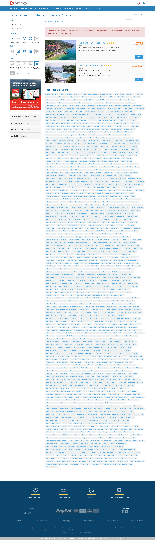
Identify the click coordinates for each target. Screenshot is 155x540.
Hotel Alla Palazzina (116, 362)
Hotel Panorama (82, 213)
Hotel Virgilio (128, 333)
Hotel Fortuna (135, 143)
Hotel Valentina (84, 309)
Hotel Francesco (79, 292)
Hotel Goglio (79, 330)
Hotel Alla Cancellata (137, 461)
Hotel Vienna (65, 426)
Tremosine (82, 530)
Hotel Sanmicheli (76, 458)
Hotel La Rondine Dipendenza (71, 391)
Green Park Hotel (128, 301)
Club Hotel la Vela (125, 275)
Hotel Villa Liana (87, 368)
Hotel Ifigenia (103, 280)
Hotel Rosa (104, 237)
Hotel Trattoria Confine (92, 205)
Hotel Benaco (123, 149)
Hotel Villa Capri (87, 181)
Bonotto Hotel (50, 152)
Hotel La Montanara (52, 342)
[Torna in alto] (148, 533)
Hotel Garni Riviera (128, 193)
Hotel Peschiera (133, 307)
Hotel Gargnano (90, 196)
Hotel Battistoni (122, 117)
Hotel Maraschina (51, 304)
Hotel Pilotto (49, 309)
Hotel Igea (125, 426)
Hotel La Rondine (124, 379)
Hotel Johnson (63, 307)
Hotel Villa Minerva (117, 344)
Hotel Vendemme (105, 260)
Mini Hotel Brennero (107, 452)
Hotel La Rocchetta (132, 298)
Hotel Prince (137, 330)
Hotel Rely (79, 111)
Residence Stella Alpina (53, 161)
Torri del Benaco (52, 530)
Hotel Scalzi (88, 458)
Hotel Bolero (121, 374)
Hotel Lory (72, 175)
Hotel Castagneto (75, 362)
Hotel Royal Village (97, 213)
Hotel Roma (49, 100)
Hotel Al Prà (109, 403)
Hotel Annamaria (88, 97)
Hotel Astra (64, 374)
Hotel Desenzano (92, 146)
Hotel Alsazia (126, 371)
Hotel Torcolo (49, 461)
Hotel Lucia (61, 260)
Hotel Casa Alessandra (66, 242)
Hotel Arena (63, 464)
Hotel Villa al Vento (51, 295)
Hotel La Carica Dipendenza (68, 301)
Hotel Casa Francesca (114, 339)
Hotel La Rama (50, 205)
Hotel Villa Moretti (115, 333)
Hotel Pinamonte (64, 146)
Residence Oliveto (76, 149)
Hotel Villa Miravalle (100, 333)
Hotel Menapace (75, 409)
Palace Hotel (133, 146)
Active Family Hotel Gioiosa (115, 321)
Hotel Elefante (88, 449)
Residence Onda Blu (92, 266)
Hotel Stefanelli (112, 292)
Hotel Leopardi (65, 443)
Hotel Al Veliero (130, 304)
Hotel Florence (106, 263)
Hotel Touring (50, 190)
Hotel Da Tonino (63, 438)
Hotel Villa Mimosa (66, 295)
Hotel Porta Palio (62, 455)
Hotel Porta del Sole (137, 397)
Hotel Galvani (71, 406)
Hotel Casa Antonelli (83, 242)
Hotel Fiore (72, 132)
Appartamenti (89, 521)
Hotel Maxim (82, 452)
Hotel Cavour (96, 464)
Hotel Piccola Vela (51, 149)
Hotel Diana (71, 187)
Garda (57, 528)
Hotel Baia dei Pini (113, 406)
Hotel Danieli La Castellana (96, 108)
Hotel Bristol (124, 324)
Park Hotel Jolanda (77, 359)
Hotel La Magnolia (82, 397)
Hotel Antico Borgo (67, 275)
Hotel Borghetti (82, 446)
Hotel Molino (62, 266)
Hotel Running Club (112, 193)
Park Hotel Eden (115, 228)
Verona (91, 530)
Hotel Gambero (111, 347)
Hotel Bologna (70, 446)
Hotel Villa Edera (119, 260)
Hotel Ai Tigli (98, 403)
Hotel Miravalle (114, 365)
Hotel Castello (120, 403)
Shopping (68, 8)
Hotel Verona (88, 455)
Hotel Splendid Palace (113, 213)
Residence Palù (128, 138)
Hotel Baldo (83, 161)
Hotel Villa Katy (62, 106)
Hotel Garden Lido (74, 379)
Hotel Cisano (136, 106)
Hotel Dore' (82, 135)
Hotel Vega (63, 240)
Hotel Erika (99, 245)
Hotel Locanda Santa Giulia (54, 298)
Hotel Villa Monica (87, 240)
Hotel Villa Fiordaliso (101, 181)
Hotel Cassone (50, 245)
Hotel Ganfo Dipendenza (64, 397)
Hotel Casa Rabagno (100, 242)
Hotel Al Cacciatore (110, 149)
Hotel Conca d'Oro (115, 170)
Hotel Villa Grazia (63, 228)
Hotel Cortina (128, 170)
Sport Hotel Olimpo (69, 164)
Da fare (57, 8)
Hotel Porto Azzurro (135, 382)
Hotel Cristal (90, 376)
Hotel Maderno (113, 417)
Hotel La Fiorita (95, 216)
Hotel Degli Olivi (51, 173)
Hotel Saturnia (70, 184)
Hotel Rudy (60, 333)
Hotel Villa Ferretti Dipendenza (123, 272)
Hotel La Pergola (77, 272)
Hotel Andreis (68, 143)
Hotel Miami (75, 342)
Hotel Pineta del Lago (52, 283)
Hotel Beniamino (99, 339)
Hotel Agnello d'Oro (63, 126)
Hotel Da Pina (101, 208)
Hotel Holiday (50, 260)
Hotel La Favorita (76, 307)
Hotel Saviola (94, 385)
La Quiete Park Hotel (131, 263)
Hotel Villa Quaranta (117, 295)
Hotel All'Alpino (98, 315)
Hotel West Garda (72, 298)
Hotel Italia (89, 138)
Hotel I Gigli (64, 199)
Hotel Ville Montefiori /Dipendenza (118, 184)
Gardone (65, 528)
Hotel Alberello (50, 324)
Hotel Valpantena (84, 461)
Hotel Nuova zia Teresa (53, 138)
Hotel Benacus (98, 103)
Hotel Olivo (130, 94)
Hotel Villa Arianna (102, 344)
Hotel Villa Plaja (136, 205)
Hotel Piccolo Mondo (83, 277)
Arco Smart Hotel (51, 94)
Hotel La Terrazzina (52, 196)
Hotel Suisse (130, 385)
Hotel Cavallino (92, 420)
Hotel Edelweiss (62, 114)
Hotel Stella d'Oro (121, 435)
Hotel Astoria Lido (51, 374)
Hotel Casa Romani (119, 286)
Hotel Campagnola (115, 100)
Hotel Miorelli (114, 280)
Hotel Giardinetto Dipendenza (55, 175)
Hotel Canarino (135, 324)
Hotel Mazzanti (62, 458)
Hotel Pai (80, 414)
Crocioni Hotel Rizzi (121, 123)
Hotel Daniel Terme (86, 245)
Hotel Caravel (112, 275)
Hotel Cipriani (123, 143)
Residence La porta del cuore (55, 97)
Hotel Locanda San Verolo (54, 178)
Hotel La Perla (89, 307)
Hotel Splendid (72, 225)
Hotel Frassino (73, 312)
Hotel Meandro (85, 193)
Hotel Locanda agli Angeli (54, 184)
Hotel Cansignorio (51, 199)
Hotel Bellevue (75, 100)
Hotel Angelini (113, 277)
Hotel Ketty (120, 298)
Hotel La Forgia (133, 202)
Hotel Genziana (89, 362)
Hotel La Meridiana (112, 135)
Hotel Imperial (107, 164)
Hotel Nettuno (99, 114)
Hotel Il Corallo (50, 158)
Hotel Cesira (49, 356)
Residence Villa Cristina (100, 295)
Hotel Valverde (97, 461)
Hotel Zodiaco (50, 269)
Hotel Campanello (70, 135)
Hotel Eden (71, 280)
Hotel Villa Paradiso (99, 394)
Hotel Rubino (67, 283)
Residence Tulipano (52, 385)
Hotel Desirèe (117, 376)
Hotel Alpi (104, 129)
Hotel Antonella (74, 231)
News (78, 8)
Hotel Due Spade (51, 467)
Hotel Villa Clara (95, 289)
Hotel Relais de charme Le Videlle (56, 318)
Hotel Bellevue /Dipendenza (55, 187)
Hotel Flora (122, 155)
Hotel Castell (62, 216)
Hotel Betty (89, 353)
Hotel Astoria (86, 231)
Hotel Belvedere (115, 129)
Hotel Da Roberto (109, 202)
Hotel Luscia (130, 225)
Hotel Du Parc (94, 161)
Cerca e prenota (28, 8)
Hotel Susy (82, 225)
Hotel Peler (127, 248)
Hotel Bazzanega (126, 429)
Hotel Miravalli (50, 167)
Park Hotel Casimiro (78, 356)
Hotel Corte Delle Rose (66, 141)
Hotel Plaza (64, 149)
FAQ (30, 510)
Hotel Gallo (49, 403)
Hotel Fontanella (120, 327)
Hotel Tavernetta (115, 138)
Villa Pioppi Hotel (114, 394)
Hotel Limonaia (131, 216)
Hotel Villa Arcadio (51, 350)
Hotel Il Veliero (102, 152)
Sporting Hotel (124, 359)
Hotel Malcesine (77, 234)
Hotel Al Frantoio (80, 94)
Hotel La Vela (100, 307)
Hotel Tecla (49, 210)
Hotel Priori (93, 260)
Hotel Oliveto (82, 260)
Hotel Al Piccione (106, 126)
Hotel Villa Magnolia (118, 283)
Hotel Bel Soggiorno (67, 420)
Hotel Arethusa (63, 324)
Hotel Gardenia (129, 100)
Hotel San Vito (50, 103)
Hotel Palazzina (97, 193)
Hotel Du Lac (140, 181)
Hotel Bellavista (50, 216)
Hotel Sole (126, 237)
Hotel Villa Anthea (125, 175)
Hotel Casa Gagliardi (52, 120)
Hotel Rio (97, 298)
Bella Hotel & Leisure (94, 356)
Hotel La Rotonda (61, 403)
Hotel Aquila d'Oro (78, 146)
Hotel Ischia (91, 292)
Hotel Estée (104, 146)
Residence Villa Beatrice (114, 111)
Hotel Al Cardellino (87, 106)
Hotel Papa (122, 307)
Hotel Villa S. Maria (62, 356)
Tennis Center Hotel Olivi (131, 228)
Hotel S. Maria (129, 111)
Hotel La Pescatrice (91, 272)
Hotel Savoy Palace (72, 181)
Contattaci (30, 508)
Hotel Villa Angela (51, 429)
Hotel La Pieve (116, 269)
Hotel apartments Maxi (65, 432)
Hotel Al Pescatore (108, 117)
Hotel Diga (80, 275)
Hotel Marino (132, 155)
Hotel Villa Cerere (93, 129)
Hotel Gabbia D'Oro (97, 438)
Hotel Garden (122, 97)
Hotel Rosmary (50, 117)
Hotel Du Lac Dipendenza (98, 388)
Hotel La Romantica (102, 269)
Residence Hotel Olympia (91, 199)
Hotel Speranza (62, 103)
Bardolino (18, 528)
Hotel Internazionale (85, 406)
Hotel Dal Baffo (113, 208)
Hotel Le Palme (69, 213)
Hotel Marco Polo (120, 164)
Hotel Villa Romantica (65, 222)
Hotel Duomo (99, 347)
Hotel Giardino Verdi (66, 330)
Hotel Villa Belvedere (79, 426)
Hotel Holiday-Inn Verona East (101, 441)
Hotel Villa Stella (132, 283)
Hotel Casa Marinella (98, 257)
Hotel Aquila (49, 208)
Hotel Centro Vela (64, 327)
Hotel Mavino (72, 382)
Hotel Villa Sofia (116, 181)
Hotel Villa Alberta (81, 289)
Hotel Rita (59, 344)
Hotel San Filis (123, 356)
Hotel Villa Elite (50, 222)
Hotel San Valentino (121, 126)
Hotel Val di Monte (51, 240)
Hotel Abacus (105, 371)
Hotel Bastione (75, 324)
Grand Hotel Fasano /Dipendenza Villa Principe (110, 178)
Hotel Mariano (66, 196)
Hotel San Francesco (77, 155)
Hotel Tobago (50, 170)
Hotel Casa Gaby (83, 257)
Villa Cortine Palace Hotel (103, 368)
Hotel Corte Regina (77, 376)
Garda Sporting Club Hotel (90, 318)
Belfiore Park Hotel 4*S (92, 43)
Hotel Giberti (117, 441)
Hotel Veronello (75, 103)
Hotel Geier (81, 280)
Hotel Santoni (78, 283)
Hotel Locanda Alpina (52, 423)
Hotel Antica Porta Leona (54, 446)
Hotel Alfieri (116, 371)
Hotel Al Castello (138, 409)
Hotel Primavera (51, 155)
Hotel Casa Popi (113, 257)
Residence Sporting (91, 237)
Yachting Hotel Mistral (79, 388)
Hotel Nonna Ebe (123, 353)
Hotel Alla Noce (80, 222)
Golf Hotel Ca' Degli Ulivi (107, 143)
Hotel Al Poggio (87, 400)
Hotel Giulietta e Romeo (127, 449)
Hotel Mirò (61, 167)
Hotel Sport (90, 344)
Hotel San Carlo (50, 251)
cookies (107, 538)
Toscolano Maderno (68, 530)
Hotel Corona (135, 126)
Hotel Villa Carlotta (110, 409)
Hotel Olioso (94, 304)
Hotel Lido (118, 141)
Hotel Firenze (127, 108)
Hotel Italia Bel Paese (118, 222)
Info (138, 57)
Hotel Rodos (60, 225)
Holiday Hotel (111, 379)
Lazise (81, 528)
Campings (66, 521)
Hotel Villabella (64, 286)
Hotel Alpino (116, 240)
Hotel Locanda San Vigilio (110, 161)
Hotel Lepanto (110, 353)
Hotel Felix (48, 108)
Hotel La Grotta (81, 141)
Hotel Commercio (108, 350)
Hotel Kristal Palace (124, 318)
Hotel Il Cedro (50, 248)
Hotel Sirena (106, 199)
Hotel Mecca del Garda (53, 353)
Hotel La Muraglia (84, 315)
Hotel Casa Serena (130, 242)
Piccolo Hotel (69, 108)
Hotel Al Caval (100, 406)
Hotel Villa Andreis (103, 251)
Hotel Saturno (116, 219)
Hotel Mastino (71, 452)
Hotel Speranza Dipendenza (124, 132)
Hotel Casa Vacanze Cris (63, 210)
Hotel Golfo (125, 420)
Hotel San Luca (95, 443)
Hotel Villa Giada (125, 409)
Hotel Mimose (61, 219)
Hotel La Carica (50, 301)
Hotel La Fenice (80, 432)
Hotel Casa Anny (124, 254)
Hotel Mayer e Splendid (117, 152)
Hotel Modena (77, 248)
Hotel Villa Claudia (103, 283)
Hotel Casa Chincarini (67, 257)
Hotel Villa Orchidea (52, 292)
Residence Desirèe (64, 347)
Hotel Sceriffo (74, 368)
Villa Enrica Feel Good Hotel (80, 321)
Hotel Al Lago (111, 309)
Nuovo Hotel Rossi (134, 452)
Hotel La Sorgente (136, 356)
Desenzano (49, 528)
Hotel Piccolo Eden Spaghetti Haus (110, 330)
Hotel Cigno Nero (62, 376)
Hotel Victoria (121, 443)
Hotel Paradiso (126, 280)
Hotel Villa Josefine (62, 123)
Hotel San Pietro (87, 100)
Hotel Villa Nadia (51, 263)
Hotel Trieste (71, 461)
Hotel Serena (94, 132)
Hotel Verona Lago (109, 205)
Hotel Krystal (134, 123)
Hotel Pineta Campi (66, 435)
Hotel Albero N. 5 (107, 141)
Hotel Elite (127, 339)
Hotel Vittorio (101, 155)
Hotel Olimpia (68, 138)
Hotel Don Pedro (76, 228)
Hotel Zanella (75, 286)
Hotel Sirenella (79, 417)
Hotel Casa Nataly (104, 286)
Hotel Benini (61, 336)
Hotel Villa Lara (131, 251)
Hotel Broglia (137, 368)
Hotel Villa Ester (132, 260)
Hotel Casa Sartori (115, 242)
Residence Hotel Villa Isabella (94, 111)
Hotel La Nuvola (86, 312)
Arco (11, 528)
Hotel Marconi (50, 382)
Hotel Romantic (80, 143)
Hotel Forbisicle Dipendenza (55, 406)
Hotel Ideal (73, 114)
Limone (89, 528)
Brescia (98, 530)
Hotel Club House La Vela (129, 257)
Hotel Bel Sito (138, 429)
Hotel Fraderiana (127, 411)
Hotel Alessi (112, 155)
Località (88, 8)
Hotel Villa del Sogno (84, 178)
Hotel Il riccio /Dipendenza (86, 187)
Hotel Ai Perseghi (93, 126)
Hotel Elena (92, 120)
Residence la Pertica (97, 435)
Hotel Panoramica (116, 120)
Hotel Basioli (72, 315)
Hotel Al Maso (131, 321)
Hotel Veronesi (50, 114)
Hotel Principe (87, 158)
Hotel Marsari (98, 312)
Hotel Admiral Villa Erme (92, 149)
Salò (135, 528)
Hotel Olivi (134, 353)
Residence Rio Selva (107, 266)
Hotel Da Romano (109, 464)
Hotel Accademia (112, 438)
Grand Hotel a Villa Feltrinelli (80, 190)
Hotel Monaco (121, 452)
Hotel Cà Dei (74, 464)
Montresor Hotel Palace (80, 443)
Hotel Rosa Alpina (118, 336)
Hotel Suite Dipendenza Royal (110, 167)
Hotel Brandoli (95, 446)
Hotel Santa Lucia (66, 289)
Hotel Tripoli (90, 155)
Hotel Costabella (101, 365)
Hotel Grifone (124, 388)
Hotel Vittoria (74, 106)
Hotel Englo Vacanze (88, 327)
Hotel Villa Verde (50, 286)
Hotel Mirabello (110, 391)
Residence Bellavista (75, 266)
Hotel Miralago (133, 164)
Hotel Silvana (49, 228)
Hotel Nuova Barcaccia (79, 304)
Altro (98, 8)
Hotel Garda (74, 318)
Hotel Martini (59, 452)
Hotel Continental (51, 277)
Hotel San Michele (128, 187)
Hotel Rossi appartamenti (78, 385)
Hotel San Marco (79, 129)
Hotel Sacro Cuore (51, 359)
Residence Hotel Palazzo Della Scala (110, 196)
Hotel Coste (73, 216)
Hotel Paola (117, 248)
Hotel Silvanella (130, 120)
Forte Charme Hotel (67, 277)
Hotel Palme (71, 167)
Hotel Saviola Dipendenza (54, 394)
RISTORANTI (44, 8)
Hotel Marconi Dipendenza (93, 391)
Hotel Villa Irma (124, 289)
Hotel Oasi (73, 269)
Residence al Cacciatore (53, 143)
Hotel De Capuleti (75, 449)
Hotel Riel (64, 385)
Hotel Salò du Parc (125, 347)
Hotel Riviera (63, 155)
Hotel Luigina (62, 205)
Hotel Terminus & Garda (131, 167)
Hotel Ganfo (113, 388)
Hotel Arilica (137, 309)
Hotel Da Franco (88, 208)
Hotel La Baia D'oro (52, 193)
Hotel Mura (125, 135)
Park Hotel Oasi (126, 161)
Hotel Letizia (110, 225)
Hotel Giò (120, 103)
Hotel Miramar (98, 382)
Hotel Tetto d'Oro (125, 292)
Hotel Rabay (69, 111)
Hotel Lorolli (71, 414)
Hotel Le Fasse (103, 120)
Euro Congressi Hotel (131, 141)
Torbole (42, 530)
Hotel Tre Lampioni (52, 426)
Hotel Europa (63, 173)
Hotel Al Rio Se (128, 213)
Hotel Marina (63, 409)
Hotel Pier (127, 330)
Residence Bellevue (81, 435)
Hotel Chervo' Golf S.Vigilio (115, 315)
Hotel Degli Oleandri (103, 376)
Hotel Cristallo (123, 231)
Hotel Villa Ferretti (51, 272)
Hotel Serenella (106, 385)
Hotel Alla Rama (79, 254)
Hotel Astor (125, 210)
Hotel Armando (100, 455)
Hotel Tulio (62, 315)
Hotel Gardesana (137, 208)
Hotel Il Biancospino (52, 391)
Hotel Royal (82, 167)
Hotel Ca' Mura (101, 100)
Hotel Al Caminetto (52, 275)
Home (134, 15)
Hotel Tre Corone (62, 170)
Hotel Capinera (101, 170)
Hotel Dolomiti (50, 234)
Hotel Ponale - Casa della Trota (88, 336)
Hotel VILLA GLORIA (110, 289)
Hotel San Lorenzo (110, 397)
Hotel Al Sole (92, 94)
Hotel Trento (61, 461)
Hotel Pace (139, 94)
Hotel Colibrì (49, 397)
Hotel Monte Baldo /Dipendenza (108, 187)
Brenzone (28, 528)
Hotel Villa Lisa (50, 254)
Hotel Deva (75, 327)
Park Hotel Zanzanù (73, 400)
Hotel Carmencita (129, 129)
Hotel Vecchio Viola (97, 309)
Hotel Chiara (49, 376)
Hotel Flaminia (75, 371)
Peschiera (115, 528)
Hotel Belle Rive (62, 269)
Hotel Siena (123, 458)
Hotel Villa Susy (105, 414)
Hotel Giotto (88, 173)
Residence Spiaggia (75, 237)
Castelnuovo (38, 528)
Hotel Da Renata (94, 202)
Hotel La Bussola (86, 298)
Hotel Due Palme (114, 411)
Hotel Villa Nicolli (97, 321)
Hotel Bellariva (70, 178)
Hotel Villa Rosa (94, 141)
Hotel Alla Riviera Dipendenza (119, 106)
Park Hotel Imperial (112, 210)
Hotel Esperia (121, 202)
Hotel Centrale (50, 132)
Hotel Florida (83, 216)
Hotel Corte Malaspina (96, 135)
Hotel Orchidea (117, 234)
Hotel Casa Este (135, 117)
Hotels (13, 8)
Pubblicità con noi (30, 513)
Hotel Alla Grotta (66, 202)
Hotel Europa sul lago (105, 327)
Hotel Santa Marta (76, 205)
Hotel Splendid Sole (122, 266)
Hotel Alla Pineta (137, 359)
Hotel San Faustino (51, 417)
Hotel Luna (136, 379)
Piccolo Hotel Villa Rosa (53, 129)
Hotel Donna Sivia (79, 263)
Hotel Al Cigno (123, 461)
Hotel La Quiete (63, 158)
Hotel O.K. (120, 391)
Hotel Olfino (101, 275)
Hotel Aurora (100, 97)
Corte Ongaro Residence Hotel (55, 449)
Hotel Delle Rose (100, 411)
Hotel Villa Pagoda (84, 394)
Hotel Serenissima (111, 458)
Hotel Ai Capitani (86, 301)
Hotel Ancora (133, 173)
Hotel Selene (98, 458)
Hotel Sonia (90, 417)
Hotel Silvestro (93, 167)
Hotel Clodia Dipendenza (131, 394)
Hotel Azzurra (86, 374)
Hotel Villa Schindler (86, 269)
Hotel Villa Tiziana (118, 414)
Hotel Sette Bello (128, 269)
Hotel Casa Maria (68, 120)
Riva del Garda (126, 528)
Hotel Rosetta (104, 304)
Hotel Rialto (49, 344)
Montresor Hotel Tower (79, 123)
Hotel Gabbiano (94, 164)
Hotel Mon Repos (111, 382)
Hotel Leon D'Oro (51, 443)
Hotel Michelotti (134, 97)
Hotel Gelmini (50, 458)
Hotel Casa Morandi (89, 286)
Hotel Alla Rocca (121, 173)
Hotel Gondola (83, 132)
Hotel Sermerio (50, 438)
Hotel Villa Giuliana (84, 333)
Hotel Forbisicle (133, 400)
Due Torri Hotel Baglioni (79, 438)
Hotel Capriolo (77, 365)
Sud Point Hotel (76, 455)
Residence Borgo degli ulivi (54, 181)
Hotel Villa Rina (131, 344)
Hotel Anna (126, 240)
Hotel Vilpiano (50, 339)
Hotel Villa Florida (118, 251)
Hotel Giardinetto (77, 152)
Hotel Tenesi (136, 266)
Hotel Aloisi (129, 362)
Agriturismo (113, 521)
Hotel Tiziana (77, 196)
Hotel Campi (98, 429)
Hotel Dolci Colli (114, 301)
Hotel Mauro (61, 382)
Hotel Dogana (128, 376)
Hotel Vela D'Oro (76, 117)
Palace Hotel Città (66, 94)
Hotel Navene (71, 260)
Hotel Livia (73, 193)
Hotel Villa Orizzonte (65, 254)
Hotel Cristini (62, 132)
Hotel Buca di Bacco (125, 464)
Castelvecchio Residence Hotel (112, 446)
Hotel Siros (132, 458)
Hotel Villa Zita (50, 347)
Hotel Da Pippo (81, 120)
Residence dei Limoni (127, 417)
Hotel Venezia (50, 106)
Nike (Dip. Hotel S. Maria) (54, 111)
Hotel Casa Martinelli (82, 295)
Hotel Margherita (96, 397)
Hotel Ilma (58, 213)
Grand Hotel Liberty (108, 318)
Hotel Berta (134, 149)
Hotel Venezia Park (51, 202)
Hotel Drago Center (114, 108)
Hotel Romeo (97, 409)
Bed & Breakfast (136, 521)
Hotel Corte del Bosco (109, 175)
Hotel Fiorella (61, 379)
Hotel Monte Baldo (78, 126)
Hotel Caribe (80, 108)
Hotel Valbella (130, 103)
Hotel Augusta (93, 222)
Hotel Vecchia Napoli (101, 158)
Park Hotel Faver (51, 435)
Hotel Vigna (79, 353)
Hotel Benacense (85, 339)
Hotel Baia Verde (51, 242)
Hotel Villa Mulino (77, 170)
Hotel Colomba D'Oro (127, 438)
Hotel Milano (111, 307)
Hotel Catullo (110, 103)
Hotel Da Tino (73, 245)
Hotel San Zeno (102, 359)
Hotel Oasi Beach (104, 234)
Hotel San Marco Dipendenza (66, 309)
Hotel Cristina (76, 208)
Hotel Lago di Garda (64, 248)
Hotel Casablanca (81, 202)
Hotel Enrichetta (63, 152)
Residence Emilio (97, 210)
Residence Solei (136, 114)
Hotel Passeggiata (133, 152)
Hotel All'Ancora (101, 106)
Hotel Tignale (87, 403)
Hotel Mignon (132, 222)
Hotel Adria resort (51, 420)
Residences (42, 521)
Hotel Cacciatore (64, 365)
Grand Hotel (84, 441)
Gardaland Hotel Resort (53, 135)
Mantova (106, 530)
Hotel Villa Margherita (92, 117)
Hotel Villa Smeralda (103, 240)
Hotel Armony (90, 152)
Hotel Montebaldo (85, 114)
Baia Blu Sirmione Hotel (122, 368)
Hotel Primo (105, 336)
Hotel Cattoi (111, 97)
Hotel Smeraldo (63, 117)
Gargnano (74, 528)
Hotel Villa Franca (62, 100)
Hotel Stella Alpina (88, 251)
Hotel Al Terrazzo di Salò (68, 350)
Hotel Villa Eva (50, 146)
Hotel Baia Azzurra (105, 94)
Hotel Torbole (89, 283)
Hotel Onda (61, 414)
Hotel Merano (139, 108)
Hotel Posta (68, 129)
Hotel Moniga (75, 158)
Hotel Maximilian (102, 228)
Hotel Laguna (90, 359)
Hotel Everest (119, 94)
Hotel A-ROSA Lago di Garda (82, 347)
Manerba (106, 528)
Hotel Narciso (49, 368)
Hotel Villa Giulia (114, 190)
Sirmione (142, 528)
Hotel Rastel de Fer (114, 342)
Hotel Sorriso (49, 123)
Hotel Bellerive (84, 350)
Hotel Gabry (133, 327)
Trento (113, 530)
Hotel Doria (82, 164)
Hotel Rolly (68, 344)
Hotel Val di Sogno (51, 231)
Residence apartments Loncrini (56, 237)
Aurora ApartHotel (100, 301)
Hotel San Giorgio (73, 97)
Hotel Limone (50, 219)
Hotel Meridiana (90, 234)
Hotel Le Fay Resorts (99, 190)
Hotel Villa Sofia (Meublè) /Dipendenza (91, 184)
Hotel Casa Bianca (51, 257)
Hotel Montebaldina (129, 365)
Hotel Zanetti (100, 417)
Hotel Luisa (101, 292)
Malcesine (97, 528)
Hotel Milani (59, 108)
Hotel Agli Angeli (137, 184)
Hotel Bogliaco (139, 190)
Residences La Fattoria (81, 210)
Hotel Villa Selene (135, 435)
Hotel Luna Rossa (64, 234)
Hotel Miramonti (63, 190)
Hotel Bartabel (127, 190)
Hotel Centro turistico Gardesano (100, 123)
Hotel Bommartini (94, 254)
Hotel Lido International (118, 146)
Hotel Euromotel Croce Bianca (55, 441)
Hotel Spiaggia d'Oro (91, 65)
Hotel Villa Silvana (65, 263)
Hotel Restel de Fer (129, 342)
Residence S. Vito (122, 114)
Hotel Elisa (121, 400)
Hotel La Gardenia (109, 216)
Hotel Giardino (133, 286)
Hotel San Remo (101, 138)
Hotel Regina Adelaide (53, 164)
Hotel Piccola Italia (111, 429)
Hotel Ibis (141, 441)
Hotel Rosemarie (89, 219)
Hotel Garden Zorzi (109, 356)
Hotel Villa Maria (123, 205)
